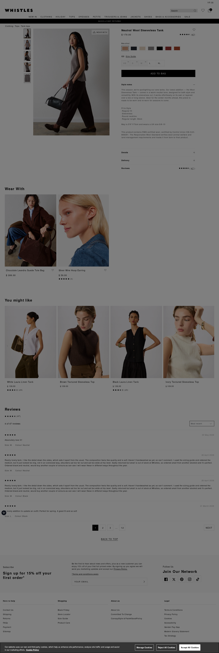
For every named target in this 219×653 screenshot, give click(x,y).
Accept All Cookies (190, 647)
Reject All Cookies (166, 647)
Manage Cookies (144, 647)
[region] (109, 647)
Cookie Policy (32, 649)
